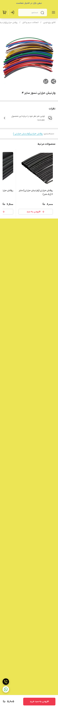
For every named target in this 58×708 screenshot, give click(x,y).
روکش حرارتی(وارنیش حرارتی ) (28, 133)
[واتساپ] (6, 689)
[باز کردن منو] (52, 12)
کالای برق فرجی (49, 22)
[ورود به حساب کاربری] (13, 12)
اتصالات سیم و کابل (30, 22)
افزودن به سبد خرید (39, 701)
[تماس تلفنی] (6, 681)
